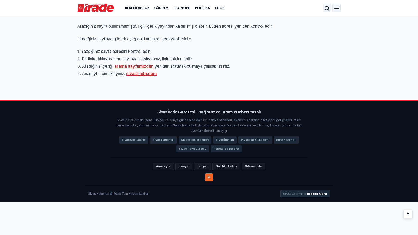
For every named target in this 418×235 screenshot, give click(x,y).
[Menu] (336, 8)
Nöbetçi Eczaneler (226, 148)
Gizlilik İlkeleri (226, 166)
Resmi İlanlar (137, 8)
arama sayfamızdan (133, 66)
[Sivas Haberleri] (95, 7)
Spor (219, 8)
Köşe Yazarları (286, 139)
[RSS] (209, 177)
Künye (184, 166)
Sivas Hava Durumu (192, 148)
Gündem (161, 8)
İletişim (202, 166)
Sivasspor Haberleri (195, 139)
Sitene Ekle (253, 166)
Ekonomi (182, 8)
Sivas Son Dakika (134, 139)
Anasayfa (163, 166)
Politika (202, 8)
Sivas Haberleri (163, 139)
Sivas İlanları (225, 139)
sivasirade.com (141, 73)
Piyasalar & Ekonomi (255, 139)
